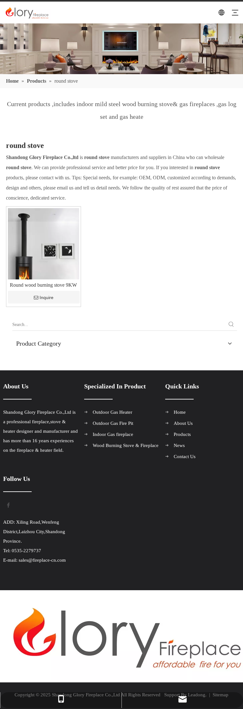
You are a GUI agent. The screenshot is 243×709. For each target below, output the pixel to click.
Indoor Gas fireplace (113, 434)
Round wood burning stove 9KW (43, 285)
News (179, 445)
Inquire (46, 297)
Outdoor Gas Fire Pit (113, 423)
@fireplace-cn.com (47, 560)
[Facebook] (7, 504)
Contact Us (185, 456)
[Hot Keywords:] (231, 324)
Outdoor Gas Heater (112, 412)
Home (180, 412)
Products (182, 434)
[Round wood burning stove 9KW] (43, 261)
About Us (183, 423)
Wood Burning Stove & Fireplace (126, 445)
